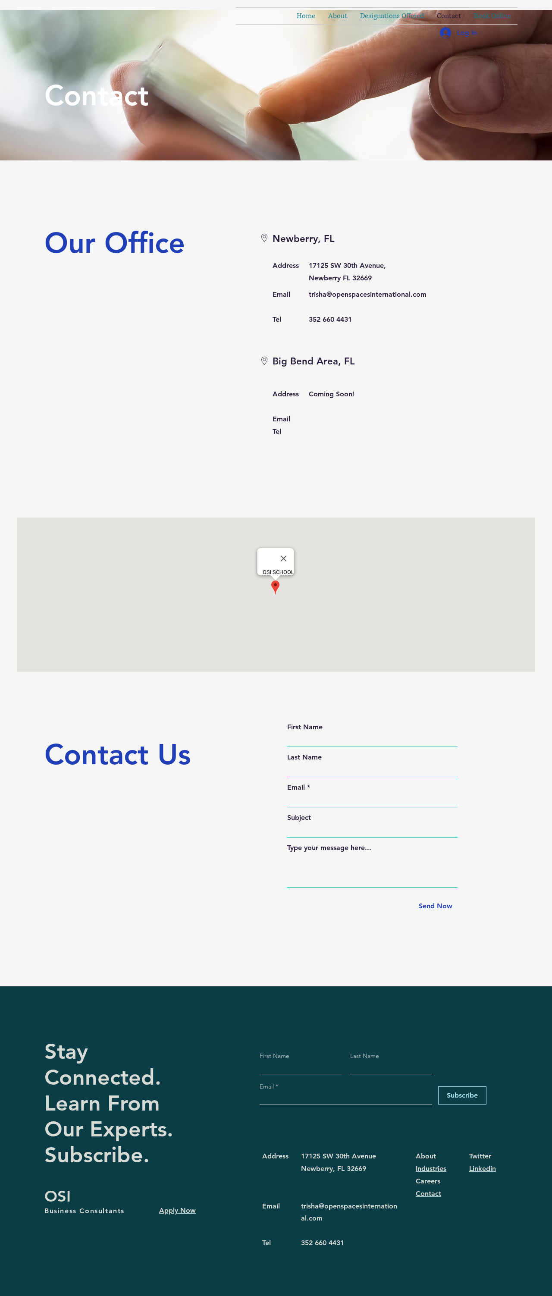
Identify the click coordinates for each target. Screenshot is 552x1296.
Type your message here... (329, 847)
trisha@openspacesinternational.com (368, 294)
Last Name (304, 757)
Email (296, 787)
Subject (299, 817)
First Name (305, 727)
